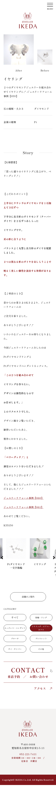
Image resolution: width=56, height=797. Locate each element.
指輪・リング (41, 617)
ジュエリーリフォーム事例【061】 (23, 507)
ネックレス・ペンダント (14, 628)
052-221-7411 (28, 757)
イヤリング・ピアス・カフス (41, 628)
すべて (15, 617)
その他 (41, 649)
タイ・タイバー (15, 649)
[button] (2, 557)
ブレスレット (41, 638)
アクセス (40, 688)
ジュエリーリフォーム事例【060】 (24, 498)
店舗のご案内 (28, 596)
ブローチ (15, 638)
